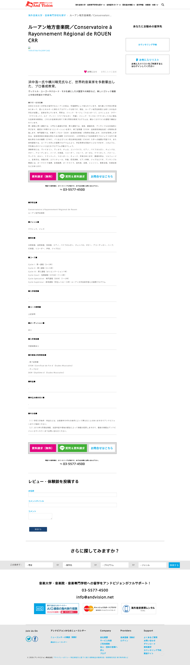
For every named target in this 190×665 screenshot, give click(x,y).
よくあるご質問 (150, 637)
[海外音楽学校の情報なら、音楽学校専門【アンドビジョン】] (39, 4)
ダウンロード (150, 644)
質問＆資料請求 (75, 176)
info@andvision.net (95, 597)
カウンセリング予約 (147, 45)
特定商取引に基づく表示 (80, 657)
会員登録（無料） (128, 637)
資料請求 (148, 647)
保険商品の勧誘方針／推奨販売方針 (102, 657)
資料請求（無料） (43, 176)
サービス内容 (106, 641)
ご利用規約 (105, 644)
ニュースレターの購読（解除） (64, 637)
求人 (102, 650)
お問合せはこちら (102, 176)
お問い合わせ (150, 641)
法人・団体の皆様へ (109, 647)
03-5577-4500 (95, 590)
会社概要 (104, 637)
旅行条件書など (122, 657)
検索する (174, 565)
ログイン (124, 641)
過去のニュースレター (59, 642)
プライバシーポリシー (61, 657)
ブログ (103, 653)
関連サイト (149, 653)
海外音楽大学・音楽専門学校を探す (47, 15)
